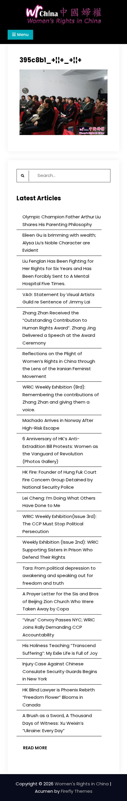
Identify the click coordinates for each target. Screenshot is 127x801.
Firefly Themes (76, 791)
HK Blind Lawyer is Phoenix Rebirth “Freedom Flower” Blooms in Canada (58, 697)
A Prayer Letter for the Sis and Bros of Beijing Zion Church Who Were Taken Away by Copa (60, 601)
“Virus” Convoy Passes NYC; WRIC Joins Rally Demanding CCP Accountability (58, 627)
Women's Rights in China (82, 784)
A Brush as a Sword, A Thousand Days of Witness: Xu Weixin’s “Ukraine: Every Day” (57, 723)
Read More (35, 748)
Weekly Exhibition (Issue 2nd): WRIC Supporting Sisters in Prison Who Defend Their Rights (60, 549)
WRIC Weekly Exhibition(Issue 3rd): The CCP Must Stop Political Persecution (59, 523)
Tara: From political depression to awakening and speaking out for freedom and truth (59, 575)
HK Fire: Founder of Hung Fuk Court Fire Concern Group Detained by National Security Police (59, 479)
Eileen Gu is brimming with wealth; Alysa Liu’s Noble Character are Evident (59, 242)
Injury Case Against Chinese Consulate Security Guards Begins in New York (59, 671)
